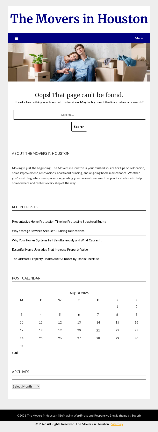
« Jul (15, 352)
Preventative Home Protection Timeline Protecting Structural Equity (59, 221)
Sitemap (117, 424)
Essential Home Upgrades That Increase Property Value (50, 249)
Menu (139, 38)
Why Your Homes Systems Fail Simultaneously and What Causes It (57, 240)
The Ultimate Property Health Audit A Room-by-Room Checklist (55, 259)
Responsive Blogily (106, 415)
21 (98, 330)
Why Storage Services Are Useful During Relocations (48, 231)
